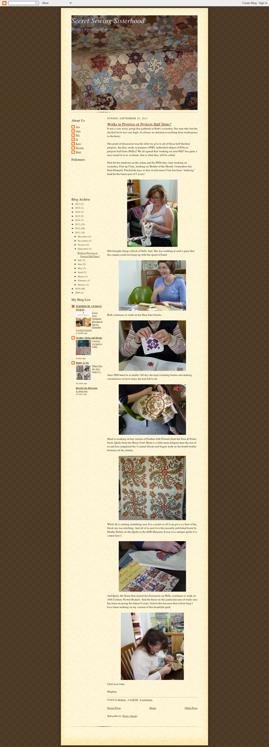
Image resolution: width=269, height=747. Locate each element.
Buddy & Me (82, 363)
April (80, 272)
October (82, 244)
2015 (78, 216)
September (83, 248)
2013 (78, 224)
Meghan (80, 147)
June (80, 264)
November (83, 240)
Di (77, 139)
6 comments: (146, 700)
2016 (78, 211)
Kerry (78, 143)
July (80, 260)
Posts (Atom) (130, 716)
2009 (78, 292)
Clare (78, 130)
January (82, 284)
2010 (78, 288)
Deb (78, 135)
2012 (78, 228)
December (83, 236)
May (80, 268)
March (81, 276)
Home (152, 708)
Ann (78, 126)
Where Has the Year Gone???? (97, 368)
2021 (78, 203)
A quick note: (82, 391)
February (82, 280)
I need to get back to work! (97, 343)
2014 (78, 220)
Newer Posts (114, 708)
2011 (78, 232)
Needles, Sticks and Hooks (89, 338)
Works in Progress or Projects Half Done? (88, 254)
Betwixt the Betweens (86, 388)
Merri (78, 151)
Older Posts (191, 708)
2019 (78, 207)
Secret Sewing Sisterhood (107, 20)
